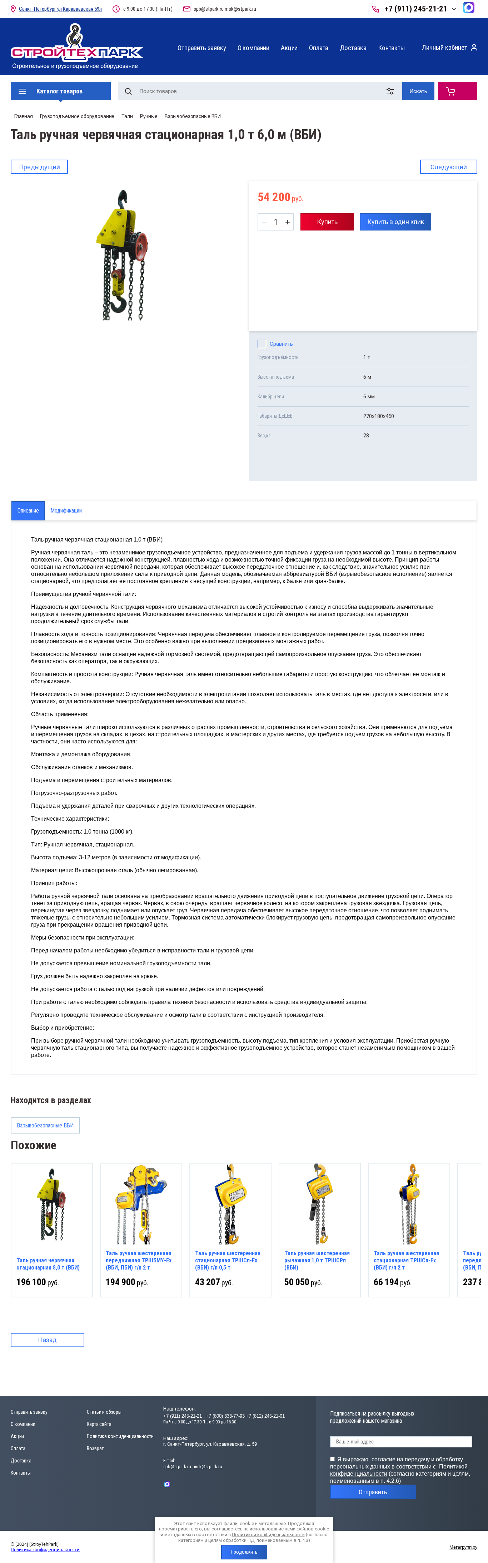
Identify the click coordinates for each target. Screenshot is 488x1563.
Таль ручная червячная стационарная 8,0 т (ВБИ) (48, 1264)
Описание (28, 510)
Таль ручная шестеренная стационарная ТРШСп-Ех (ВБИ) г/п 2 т (406, 1260)
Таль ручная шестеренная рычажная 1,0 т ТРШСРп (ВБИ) (317, 1260)
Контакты (391, 48)
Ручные (149, 116)
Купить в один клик (395, 221)
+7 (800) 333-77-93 (225, 1416)
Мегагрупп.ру (463, 1547)
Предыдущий (39, 167)
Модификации (66, 510)
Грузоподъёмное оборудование (77, 116)
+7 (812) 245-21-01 (265, 1416)
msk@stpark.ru (240, 9)
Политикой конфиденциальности (268, 1534)
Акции (289, 48)
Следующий (448, 167)
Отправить (373, 1492)
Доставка (353, 48)
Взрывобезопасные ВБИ (193, 116)
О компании (253, 48)
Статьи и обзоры (104, 1411)
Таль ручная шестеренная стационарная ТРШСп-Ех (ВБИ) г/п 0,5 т (227, 1260)
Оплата (318, 48)
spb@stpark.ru (209, 9)
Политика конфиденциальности (120, 1436)
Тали (127, 116)
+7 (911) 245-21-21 (416, 8)
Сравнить (281, 344)
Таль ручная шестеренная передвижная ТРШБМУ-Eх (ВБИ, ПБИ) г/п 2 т (138, 1260)
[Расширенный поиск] (391, 91)
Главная (23, 116)
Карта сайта (99, 1424)
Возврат (95, 1448)
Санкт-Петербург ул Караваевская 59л (60, 9)
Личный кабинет (444, 47)
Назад (47, 1340)
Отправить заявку (202, 48)
